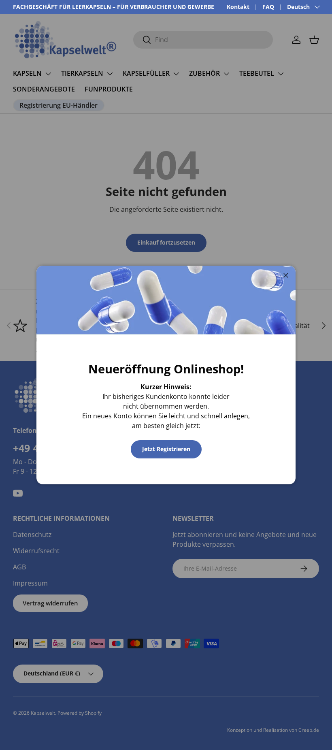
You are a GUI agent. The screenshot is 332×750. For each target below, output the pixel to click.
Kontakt (238, 7)
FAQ (268, 7)
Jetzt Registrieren (166, 449)
